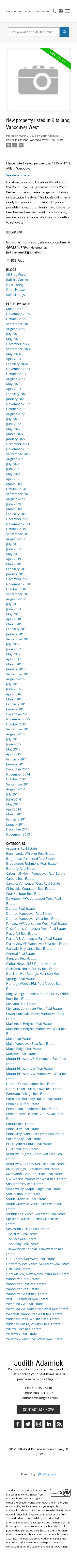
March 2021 (14, 484)
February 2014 (16, 819)
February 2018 (16, 629)
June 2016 (13, 689)
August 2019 (15, 539)
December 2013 (17, 829)
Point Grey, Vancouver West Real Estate (35, 1134)
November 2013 (18, 834)
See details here (18, 175)
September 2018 (18, 594)
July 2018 (12, 604)
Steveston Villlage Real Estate (28, 1229)
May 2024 (13, 354)
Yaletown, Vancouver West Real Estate (34, 1339)
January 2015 (15, 764)
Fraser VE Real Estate (21, 933)
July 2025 (12, 334)
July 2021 (12, 464)
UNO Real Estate (18, 1269)
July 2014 (12, 794)
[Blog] (59, 1424)
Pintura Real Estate (20, 1124)
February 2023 (16, 394)
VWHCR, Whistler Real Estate (27, 1299)
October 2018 (16, 589)
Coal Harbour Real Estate (24, 893)
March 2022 (14, 434)
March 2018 (14, 624)
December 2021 (17, 444)
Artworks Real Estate (21, 848)
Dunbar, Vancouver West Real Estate (33, 918)
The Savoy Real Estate (22, 1244)
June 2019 (13, 549)
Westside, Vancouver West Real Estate (34, 1314)
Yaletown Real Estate (21, 1334)
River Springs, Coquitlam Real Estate (33, 1169)
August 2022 (15, 414)
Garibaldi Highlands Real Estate (29, 948)
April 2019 (13, 559)
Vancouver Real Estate (22, 1279)
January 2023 (15, 399)
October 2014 (16, 779)
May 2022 (13, 429)
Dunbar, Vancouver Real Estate (29, 913)
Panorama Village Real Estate (27, 1094)
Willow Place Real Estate (23, 1329)
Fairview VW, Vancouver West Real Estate (36, 923)
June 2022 (13, 424)
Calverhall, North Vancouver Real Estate (35, 873)
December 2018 (17, 579)
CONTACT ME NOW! (38, 1409)
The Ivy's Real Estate (21, 1239)
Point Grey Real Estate (22, 1129)
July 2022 (12, 419)
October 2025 (16, 319)
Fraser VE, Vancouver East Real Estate (34, 938)
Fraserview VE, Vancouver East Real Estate (37, 944)
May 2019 (13, 554)
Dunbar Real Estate (20, 908)
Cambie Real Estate (20, 878)
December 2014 (17, 769)
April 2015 (13, 754)
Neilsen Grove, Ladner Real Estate (31, 1084)
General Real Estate (20, 954)
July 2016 (12, 684)
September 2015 (18, 729)
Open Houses (16, 289)
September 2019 (18, 534)
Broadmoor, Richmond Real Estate (31, 863)
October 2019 (16, 529)
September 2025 (18, 324)
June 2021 (13, 469)
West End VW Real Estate (24, 1304)
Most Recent (15, 309)
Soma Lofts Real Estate (23, 1194)
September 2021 (18, 454)
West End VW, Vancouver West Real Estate (37, 1309)
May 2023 (13, 384)
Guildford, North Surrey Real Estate (32, 969)
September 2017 (18, 639)
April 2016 (13, 694)
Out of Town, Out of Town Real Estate (34, 1089)
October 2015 (16, 724)
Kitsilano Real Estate (21, 1004)
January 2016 (15, 709)
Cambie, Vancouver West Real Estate (33, 883)
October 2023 (16, 374)
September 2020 (18, 494)
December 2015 (17, 714)
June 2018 (13, 609)
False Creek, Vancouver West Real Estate (36, 928)
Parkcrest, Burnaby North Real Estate (34, 1099)
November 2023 (18, 369)
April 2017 (13, 659)
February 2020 (16, 514)
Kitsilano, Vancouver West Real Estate (40, 140)
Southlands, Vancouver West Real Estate (36, 1214)
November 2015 (18, 719)
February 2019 (16, 569)
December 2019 (17, 519)
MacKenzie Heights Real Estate (29, 1024)
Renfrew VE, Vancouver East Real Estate (35, 1164)
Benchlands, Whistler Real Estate (30, 853)
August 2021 (15, 459)
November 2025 (18, 314)
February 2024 (16, 364)
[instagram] (38, 1424)
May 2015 (13, 749)
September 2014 (18, 784)
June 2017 (13, 649)
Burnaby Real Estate (21, 868)
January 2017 (15, 669)
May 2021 (13, 474)
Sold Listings (15, 295)
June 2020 (13, 504)
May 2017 (13, 654)
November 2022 (18, 404)
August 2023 (15, 379)
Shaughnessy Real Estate (24, 1184)
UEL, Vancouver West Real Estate (30, 1259)
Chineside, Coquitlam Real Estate (30, 888)
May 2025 (13, 339)
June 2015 (13, 744)
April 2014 (13, 809)
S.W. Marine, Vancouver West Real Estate (36, 1179)
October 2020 (16, 489)
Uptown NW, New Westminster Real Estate (37, 1274)
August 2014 (15, 789)
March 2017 (14, 664)
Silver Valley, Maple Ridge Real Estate (33, 1189)
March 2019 (14, 564)
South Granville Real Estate (26, 1199)
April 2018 (13, 619)
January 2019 (15, 574)
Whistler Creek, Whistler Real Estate (32, 1319)
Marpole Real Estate (21, 1054)
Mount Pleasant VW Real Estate (29, 1068)
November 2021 (18, 449)
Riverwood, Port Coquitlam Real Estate (34, 1174)
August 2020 (15, 499)
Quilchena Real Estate (22, 1149)
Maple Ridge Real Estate (24, 1049)
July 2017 (12, 644)
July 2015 (12, 739)
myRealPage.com (46, 1474)
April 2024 (13, 359)
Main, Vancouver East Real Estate (30, 1043)
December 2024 (17, 344)
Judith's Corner (17, 279)
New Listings (15, 285)
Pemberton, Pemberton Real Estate (32, 1109)
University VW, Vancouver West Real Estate (38, 1264)
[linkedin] (49, 1424)
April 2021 (13, 479)
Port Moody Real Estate (23, 1139)
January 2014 (15, 824)
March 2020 (14, 509)
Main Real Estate (18, 1039)
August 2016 (15, 679)
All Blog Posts (16, 274)
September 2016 (18, 674)
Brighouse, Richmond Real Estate (30, 858)
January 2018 (15, 634)
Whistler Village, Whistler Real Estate (33, 1324)
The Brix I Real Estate (22, 1234)
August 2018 (15, 599)
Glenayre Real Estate (21, 958)
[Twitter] (28, 1424)
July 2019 (12, 544)
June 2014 (13, 799)
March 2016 (14, 699)
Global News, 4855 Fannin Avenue (31, 963)
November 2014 (18, 774)
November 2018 (18, 584)
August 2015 (15, 734)
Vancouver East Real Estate (26, 1284)
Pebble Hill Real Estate (22, 1104)
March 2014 (14, 814)
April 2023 (13, 389)
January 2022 (15, 439)
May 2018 (13, 614)
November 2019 (18, 524)
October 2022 (16, 409)
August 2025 (15, 329)
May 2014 (13, 804)
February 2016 (16, 704)
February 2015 (16, 759)
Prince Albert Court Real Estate (29, 1144)
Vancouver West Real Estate (26, 1294)
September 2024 (18, 349)
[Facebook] (18, 1424)
